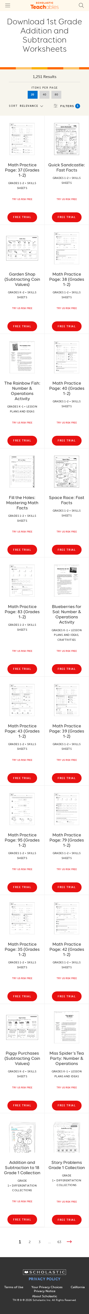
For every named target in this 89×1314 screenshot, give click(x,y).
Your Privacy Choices (47, 1287)
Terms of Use (13, 1287)
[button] (27, 106)
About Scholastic (44, 1296)
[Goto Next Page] (69, 1242)
